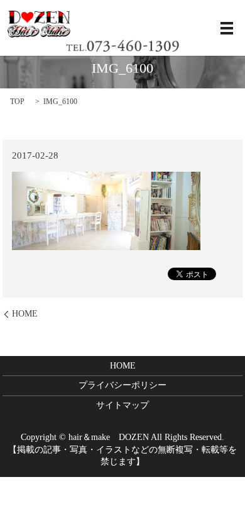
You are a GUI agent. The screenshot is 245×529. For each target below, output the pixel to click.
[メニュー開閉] (226, 28)
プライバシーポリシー (122, 385)
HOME (25, 313)
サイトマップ (122, 405)
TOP (17, 101)
